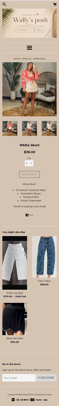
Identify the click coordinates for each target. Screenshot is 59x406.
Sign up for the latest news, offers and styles (26, 370)
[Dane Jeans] (44, 257)
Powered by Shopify (42, 394)
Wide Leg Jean (14, 293)
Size (29, 158)
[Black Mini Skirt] (14, 319)
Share (30, 215)
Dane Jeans (44, 280)
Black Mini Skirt (14, 338)
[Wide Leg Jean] (14, 263)
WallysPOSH (28, 394)
